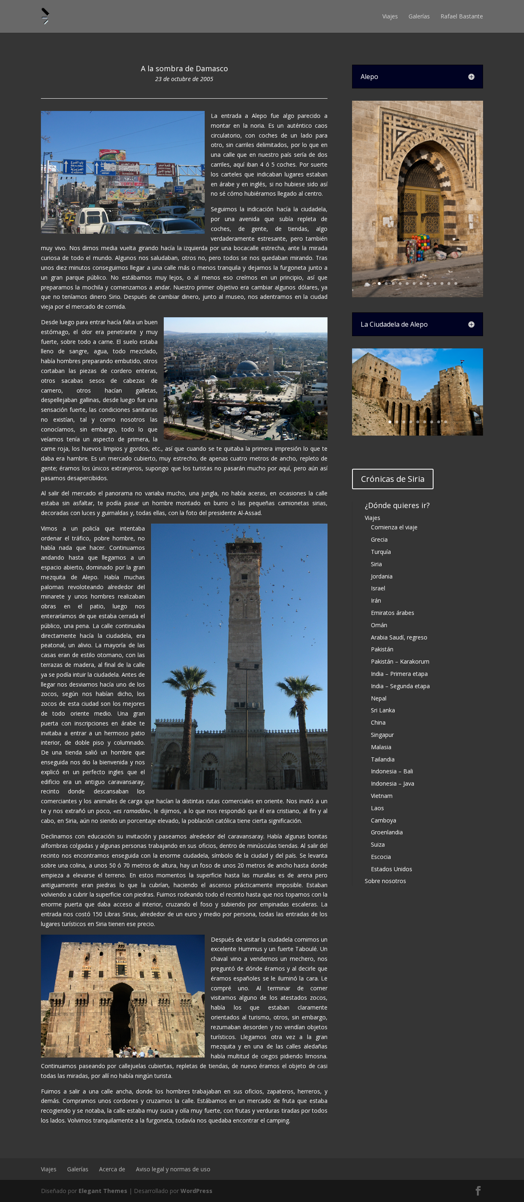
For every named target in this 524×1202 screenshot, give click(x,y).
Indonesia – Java (392, 783)
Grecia (379, 539)
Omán (379, 625)
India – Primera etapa (399, 674)
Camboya (383, 820)
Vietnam (382, 796)
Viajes (390, 16)
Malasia (381, 747)
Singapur (382, 735)
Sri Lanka (383, 710)
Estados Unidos (391, 869)
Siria (376, 564)
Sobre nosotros (385, 881)
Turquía (381, 552)
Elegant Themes (103, 1191)
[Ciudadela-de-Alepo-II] (417, 433)
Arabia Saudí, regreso (399, 637)
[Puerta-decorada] (417, 295)
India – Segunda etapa (400, 686)
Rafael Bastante (461, 16)
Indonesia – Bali (392, 771)
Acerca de (112, 1169)
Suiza (378, 844)
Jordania (382, 576)
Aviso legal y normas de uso (173, 1169)
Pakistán (382, 649)
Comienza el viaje (394, 527)
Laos (377, 808)
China (378, 722)
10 (441, 283)
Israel (378, 588)
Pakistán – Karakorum (400, 661)
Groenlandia (387, 832)
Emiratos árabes (392, 613)
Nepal (378, 698)
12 (455, 283)
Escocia (381, 857)
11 (448, 283)
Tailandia (383, 759)
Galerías (419, 16)
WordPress (196, 1191)
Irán (376, 600)
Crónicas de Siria (393, 478)
